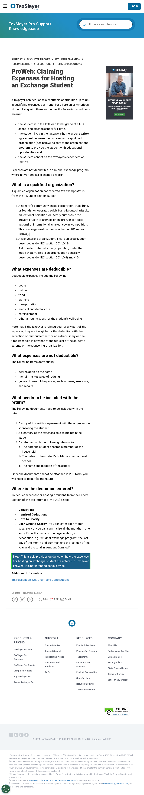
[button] (93, 711)
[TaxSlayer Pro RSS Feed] (26, 735)
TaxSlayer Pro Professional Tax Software (26, 7)
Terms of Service (116, 674)
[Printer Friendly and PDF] (55, 601)
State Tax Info (83, 678)
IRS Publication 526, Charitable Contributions (40, 579)
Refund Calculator (85, 684)
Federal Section (21, 64)
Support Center (52, 645)
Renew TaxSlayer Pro (24, 682)
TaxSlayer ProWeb (38, 59)
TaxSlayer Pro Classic (24, 665)
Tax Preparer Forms (85, 689)
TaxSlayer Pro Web (23, 649)
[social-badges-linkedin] (21, 735)
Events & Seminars (85, 645)
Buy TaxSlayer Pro (22, 676)
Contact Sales (115, 657)
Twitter (22, 599)
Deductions (44, 64)
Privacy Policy (115, 662)
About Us (112, 645)
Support (16, 59)
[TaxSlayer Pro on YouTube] (16, 735)
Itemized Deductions (69, 64)
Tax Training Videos (54, 657)
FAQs (47, 672)
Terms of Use (122, 784)
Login (134, 6)
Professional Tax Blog (118, 651)
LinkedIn (30, 599)
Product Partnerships (86, 672)
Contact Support (53, 651)
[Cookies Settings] (5, 788)
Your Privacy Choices (118, 680)
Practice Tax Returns (86, 651)
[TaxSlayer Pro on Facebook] (11, 735)
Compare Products (23, 671)
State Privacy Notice (118, 668)
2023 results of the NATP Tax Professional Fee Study (52, 780)
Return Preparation (67, 59)
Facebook (14, 599)
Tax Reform (82, 657)
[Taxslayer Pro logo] (72, 623)
